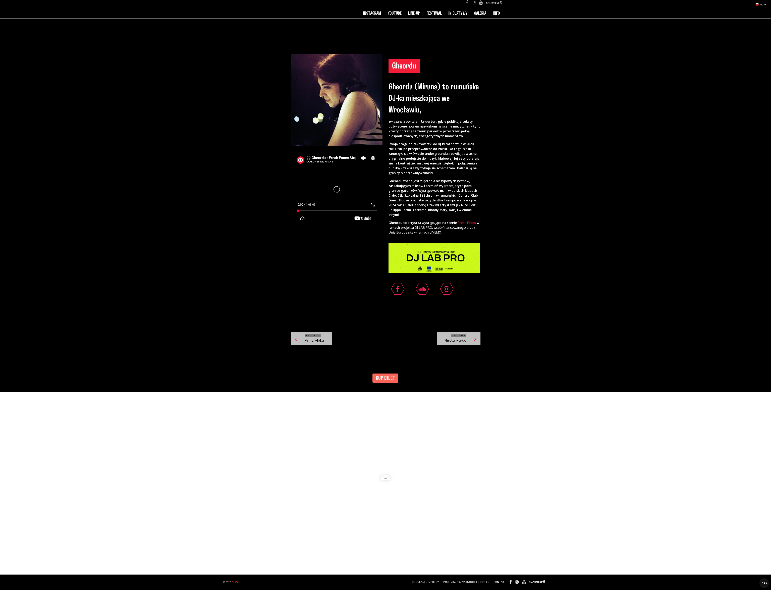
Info (496, 13)
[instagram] (446, 289)
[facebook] (397, 289)
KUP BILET (385, 378)
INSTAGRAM (372, 13)
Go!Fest (236, 582)
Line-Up (414, 13)
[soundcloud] (422, 289)
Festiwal (434, 13)
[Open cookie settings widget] (764, 583)
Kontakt (500, 582)
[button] (761, 4)
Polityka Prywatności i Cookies (466, 582)
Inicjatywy (457, 13)
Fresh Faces (467, 222)
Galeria (480, 13)
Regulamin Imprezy (425, 582)
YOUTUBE (395, 13)
